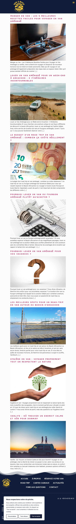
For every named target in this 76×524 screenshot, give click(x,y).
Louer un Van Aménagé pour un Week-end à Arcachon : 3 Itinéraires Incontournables (37, 78)
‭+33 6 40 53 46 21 (68, 498)
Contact (53, 487)
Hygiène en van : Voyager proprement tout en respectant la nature (35, 360)
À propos (36, 478)
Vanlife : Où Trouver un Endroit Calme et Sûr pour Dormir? (36, 416)
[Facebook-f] (58, 498)
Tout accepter (36, 516)
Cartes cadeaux (41, 483)
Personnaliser (12, 516)
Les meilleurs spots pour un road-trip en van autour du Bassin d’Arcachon (36, 303)
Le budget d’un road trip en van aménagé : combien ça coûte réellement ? (37, 137)
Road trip (25, 483)
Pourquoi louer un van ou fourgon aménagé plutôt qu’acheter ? (34, 195)
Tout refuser (24, 516)
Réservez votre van (53, 478)
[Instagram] (60, 498)
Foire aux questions (36, 487)
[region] (24, 508)
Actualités (58, 483)
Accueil (24, 478)
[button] (73, 2)
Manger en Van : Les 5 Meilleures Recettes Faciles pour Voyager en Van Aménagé (36, 18)
